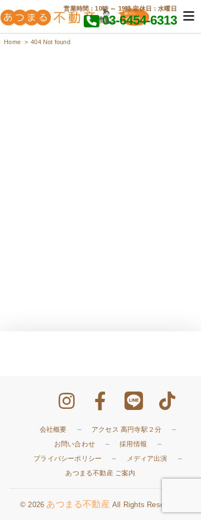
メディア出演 (147, 458)
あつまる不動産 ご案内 (100, 473)
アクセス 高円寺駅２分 (126, 429)
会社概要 (53, 429)
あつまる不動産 (77, 504)
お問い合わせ (74, 444)
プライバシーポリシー (68, 458)
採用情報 (133, 444)
